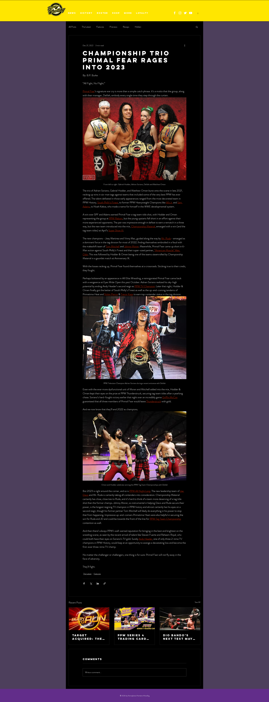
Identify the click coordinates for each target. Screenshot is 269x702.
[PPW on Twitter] (185, 13)
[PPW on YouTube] (191, 13)
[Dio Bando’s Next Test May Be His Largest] (180, 618)
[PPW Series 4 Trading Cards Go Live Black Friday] (134, 618)
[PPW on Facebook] (175, 13)
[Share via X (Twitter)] (91, 583)
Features (100, 26)
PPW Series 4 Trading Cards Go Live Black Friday (133, 636)
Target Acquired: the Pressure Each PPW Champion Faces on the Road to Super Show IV (87, 636)
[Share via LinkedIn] (97, 583)
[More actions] (184, 45)
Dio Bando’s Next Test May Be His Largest (178, 636)
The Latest (86, 26)
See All (197, 602)
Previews (113, 26)
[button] (196, 27)
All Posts (72, 26)
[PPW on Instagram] (180, 13)
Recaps (126, 26)
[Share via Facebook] (84, 583)
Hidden (138, 26)
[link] (198, 12)
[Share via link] (104, 583)
